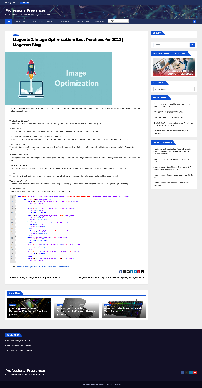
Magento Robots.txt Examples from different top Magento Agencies (110, 277)
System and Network (43, 22)
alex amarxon (158, 167)
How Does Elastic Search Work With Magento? (123, 310)
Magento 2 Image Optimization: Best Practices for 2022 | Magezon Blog (42, 267)
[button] (191, 22)
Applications (21, 22)
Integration (83, 22)
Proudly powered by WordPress (90, 384)
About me (100, 22)
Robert (156, 159)
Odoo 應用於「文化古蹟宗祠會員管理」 (168, 112)
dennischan (157, 149)
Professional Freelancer (25, 10)
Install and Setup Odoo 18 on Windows (168, 117)
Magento (16, 34)
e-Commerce (66, 22)
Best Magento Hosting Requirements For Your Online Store (75, 311)
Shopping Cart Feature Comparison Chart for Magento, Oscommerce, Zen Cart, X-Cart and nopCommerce (173, 151)
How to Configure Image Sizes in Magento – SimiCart (36, 277)
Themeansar (117, 384)
